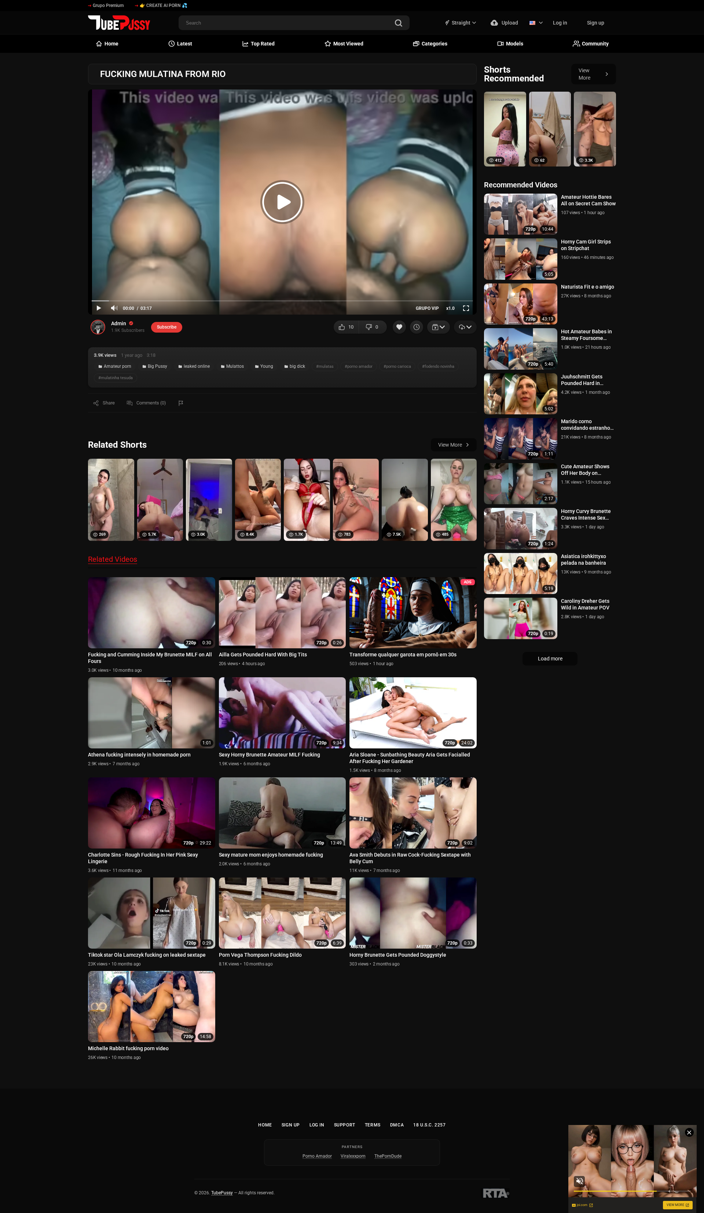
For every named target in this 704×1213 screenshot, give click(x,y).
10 (350, 327)
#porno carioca (397, 366)
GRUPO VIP (427, 308)
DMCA (397, 1125)
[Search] (398, 23)
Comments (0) (151, 403)
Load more (550, 659)
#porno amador (359, 366)
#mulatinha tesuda (115, 377)
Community (595, 44)
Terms (373, 1125)
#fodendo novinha (438, 366)
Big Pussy (157, 366)
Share (109, 403)
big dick (297, 366)
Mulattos (235, 366)
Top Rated (263, 44)
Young (266, 366)
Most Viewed (348, 44)
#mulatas (325, 366)
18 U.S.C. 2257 (429, 1125)
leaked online (197, 366)
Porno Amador (317, 1156)
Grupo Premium (108, 5)
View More (450, 445)
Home (265, 1125)
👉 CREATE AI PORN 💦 (163, 5)
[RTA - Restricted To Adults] (495, 1193)
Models (514, 44)
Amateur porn (117, 366)
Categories (434, 44)
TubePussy (222, 1192)
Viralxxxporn (353, 1156)
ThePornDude (388, 1156)
